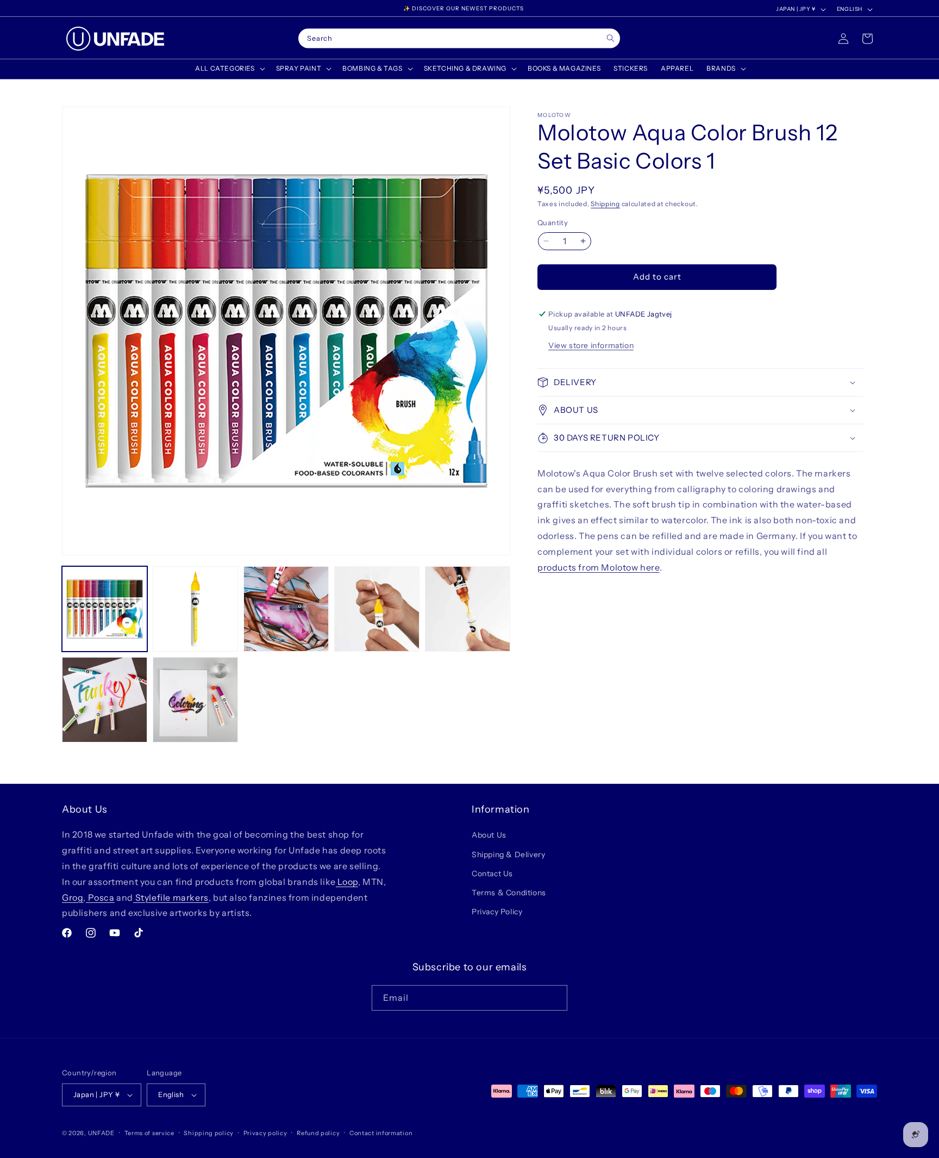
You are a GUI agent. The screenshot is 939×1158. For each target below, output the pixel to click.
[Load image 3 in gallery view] (286, 609)
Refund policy (318, 1133)
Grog (72, 897)
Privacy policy (265, 1133)
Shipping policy (209, 1133)
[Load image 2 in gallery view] (195, 609)
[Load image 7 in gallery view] (195, 699)
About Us (489, 835)
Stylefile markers (171, 897)
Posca (100, 897)
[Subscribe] (555, 998)
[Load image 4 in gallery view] (377, 609)
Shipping (605, 204)
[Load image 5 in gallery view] (467, 609)
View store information (591, 345)
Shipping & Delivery (508, 854)
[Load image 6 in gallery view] (104, 699)
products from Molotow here (598, 567)
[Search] (610, 38)
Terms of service (149, 1133)
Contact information (380, 1133)
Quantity (552, 222)
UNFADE (101, 1133)
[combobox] (459, 38)
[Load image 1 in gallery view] (104, 609)
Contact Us (492, 873)
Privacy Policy (497, 912)
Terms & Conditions (509, 892)
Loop (347, 881)
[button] (229, 68)
